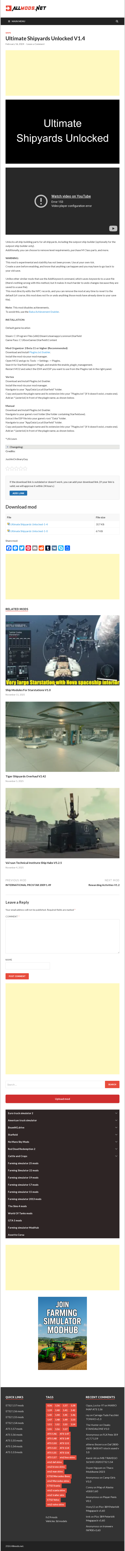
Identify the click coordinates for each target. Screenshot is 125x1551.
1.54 (73, 1424)
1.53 (65, 1424)
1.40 (57, 1410)
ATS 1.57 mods (14, 1428)
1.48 (57, 1419)
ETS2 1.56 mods (15, 1411)
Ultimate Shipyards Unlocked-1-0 (29, 531)
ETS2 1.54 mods (15, 1422)
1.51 (49, 1424)
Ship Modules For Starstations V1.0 (28, 690)
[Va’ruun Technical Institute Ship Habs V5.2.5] (62, 859)
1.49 (65, 1419)
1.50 (73, 1419)
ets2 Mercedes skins (58, 1481)
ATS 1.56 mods (14, 1434)
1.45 (65, 1415)
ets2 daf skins (54, 1462)
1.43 (49, 1415)
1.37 (65, 1405)
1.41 (65, 1410)
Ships (8, 33)
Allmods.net (17, 1546)
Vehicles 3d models (56, 1521)
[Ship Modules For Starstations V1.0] (62, 686)
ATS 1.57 (51, 1457)
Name (9, 959)
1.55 (49, 1429)
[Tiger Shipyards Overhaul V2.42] (62, 772)
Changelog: (16, 446)
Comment (13, 916)
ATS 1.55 (51, 1452)
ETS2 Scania (53, 1485)
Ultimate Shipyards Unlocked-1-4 (29, 524)
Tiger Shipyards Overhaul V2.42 (26, 776)
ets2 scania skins (56, 1490)
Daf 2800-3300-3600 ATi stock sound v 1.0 (102, 1448)
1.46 (73, 1415)
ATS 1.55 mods (14, 1440)
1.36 (57, 1405)
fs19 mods (51, 1517)
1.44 (57, 1415)
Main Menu (18, 21)
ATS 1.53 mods (14, 1452)
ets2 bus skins (67, 1457)
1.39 (49, 1410)
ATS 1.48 (51, 1438)
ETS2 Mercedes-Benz (58, 1476)
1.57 (65, 1429)
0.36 (49, 1405)
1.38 (73, 1405)
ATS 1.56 (64, 1452)
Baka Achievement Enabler (44, 311)
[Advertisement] (62, 73)
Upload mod (62, 1098)
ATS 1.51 (64, 1443)
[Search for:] (62, 1084)
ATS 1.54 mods (14, 1446)
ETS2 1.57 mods (15, 1405)
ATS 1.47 (64, 1434)
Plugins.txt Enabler (39, 352)
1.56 (57, 1429)
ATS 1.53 (51, 1448)
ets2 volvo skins (55, 1504)
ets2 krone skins (56, 1467)
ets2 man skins (55, 1471)
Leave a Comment (36, 44)
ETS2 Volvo (53, 1500)
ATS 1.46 (51, 1434)
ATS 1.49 (64, 1438)
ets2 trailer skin (55, 1495)
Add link (18, 493)
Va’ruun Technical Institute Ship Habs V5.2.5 (34, 862)
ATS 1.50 (51, 1443)
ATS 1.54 (64, 1448)
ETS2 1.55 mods (15, 1417)
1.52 (57, 1424)
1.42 (73, 1410)
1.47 (49, 1419)
